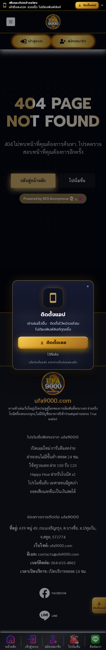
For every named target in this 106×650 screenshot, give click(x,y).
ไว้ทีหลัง (53, 354)
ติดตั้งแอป (89, 5)
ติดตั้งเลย (56, 342)
